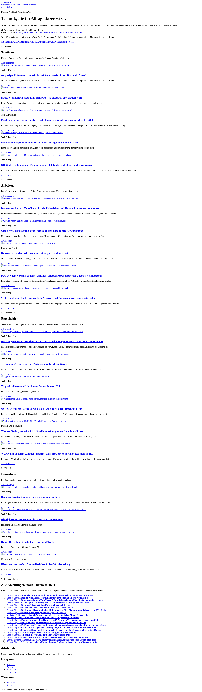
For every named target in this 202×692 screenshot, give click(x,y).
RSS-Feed (11, 682)
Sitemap (10, 685)
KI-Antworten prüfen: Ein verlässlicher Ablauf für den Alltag (35, 564)
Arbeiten (13, 5)
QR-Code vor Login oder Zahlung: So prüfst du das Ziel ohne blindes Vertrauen (46, 164)
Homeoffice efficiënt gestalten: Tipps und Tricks (27, 541)
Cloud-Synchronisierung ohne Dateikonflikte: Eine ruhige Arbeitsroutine (42, 230)
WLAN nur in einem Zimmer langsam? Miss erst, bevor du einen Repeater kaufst (47, 453)
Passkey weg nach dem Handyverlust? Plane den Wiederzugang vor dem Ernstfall (47, 120)
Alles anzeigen (7, 63)
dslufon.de (6, 2)
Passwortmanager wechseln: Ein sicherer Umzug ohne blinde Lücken (40, 142)
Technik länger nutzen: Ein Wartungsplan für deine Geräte (34, 363)
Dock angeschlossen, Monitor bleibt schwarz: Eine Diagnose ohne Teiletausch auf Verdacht (52, 341)
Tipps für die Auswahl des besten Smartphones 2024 (30, 386)
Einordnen (31, 5)
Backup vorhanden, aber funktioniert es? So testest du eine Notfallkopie (41, 97)
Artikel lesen (8, 85)
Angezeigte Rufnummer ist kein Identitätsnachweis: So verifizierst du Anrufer (48, 32)
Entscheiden (22, 5)
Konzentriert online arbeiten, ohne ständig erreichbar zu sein (35, 253)
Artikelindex (6, 7)
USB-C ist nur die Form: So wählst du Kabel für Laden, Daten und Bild (41, 408)
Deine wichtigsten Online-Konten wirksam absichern (30, 497)
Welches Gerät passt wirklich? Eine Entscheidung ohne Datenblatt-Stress (42, 431)
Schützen (5, 5)
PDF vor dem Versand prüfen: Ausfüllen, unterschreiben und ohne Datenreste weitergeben (51, 275)
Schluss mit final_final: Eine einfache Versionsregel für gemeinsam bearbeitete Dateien (49, 298)
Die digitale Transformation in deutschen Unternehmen (32, 519)
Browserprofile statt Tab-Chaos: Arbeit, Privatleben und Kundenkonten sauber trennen (50, 208)
